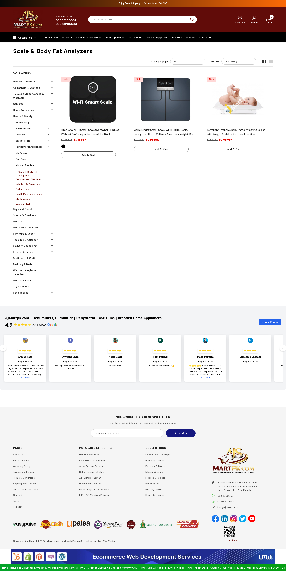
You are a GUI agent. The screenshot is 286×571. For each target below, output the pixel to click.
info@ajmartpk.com (228, 507)
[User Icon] (254, 17)
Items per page (159, 61)
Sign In (254, 22)
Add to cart (88, 154)
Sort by (215, 61)
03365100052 (66, 20)
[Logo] (28, 19)
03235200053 (66, 24)
